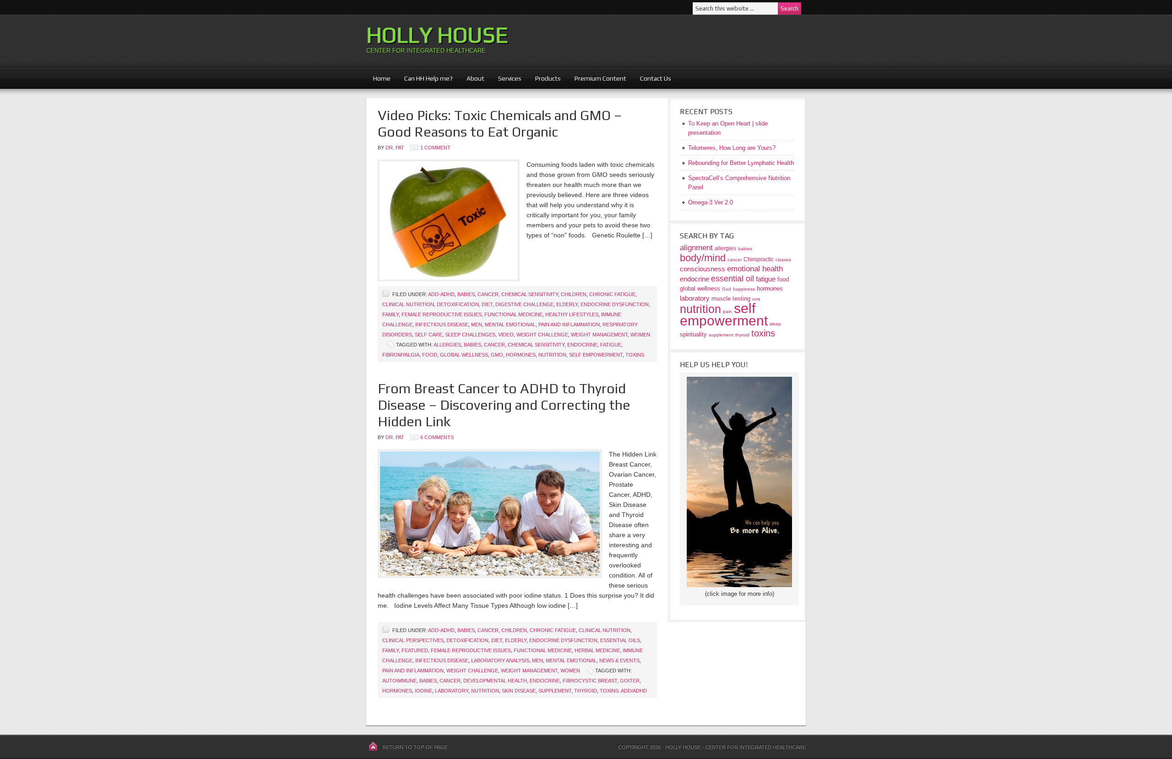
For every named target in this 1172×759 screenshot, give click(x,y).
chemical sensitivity (536, 344)
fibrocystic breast (590, 680)
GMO (497, 355)
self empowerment (596, 355)
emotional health (755, 268)
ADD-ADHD (441, 294)
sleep (775, 323)
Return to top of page (414, 747)
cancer (494, 344)
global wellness (464, 355)
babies (472, 344)
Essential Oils (620, 640)
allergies (447, 344)
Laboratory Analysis (500, 660)
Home (382, 78)
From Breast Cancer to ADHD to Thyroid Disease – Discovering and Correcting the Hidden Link (504, 404)
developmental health (495, 680)
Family (390, 314)
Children (573, 294)
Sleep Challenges (470, 334)
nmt (756, 299)
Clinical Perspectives (413, 640)
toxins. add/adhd (623, 690)
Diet (487, 304)
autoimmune (399, 680)
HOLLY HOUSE (437, 35)
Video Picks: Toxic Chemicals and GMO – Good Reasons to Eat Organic (500, 123)
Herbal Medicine (597, 650)
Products (544, 78)
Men (476, 324)
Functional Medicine (513, 314)
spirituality (693, 334)
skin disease (519, 690)
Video (506, 334)
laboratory (451, 690)
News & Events (619, 660)
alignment (696, 247)
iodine (423, 690)
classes (783, 259)
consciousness (702, 269)
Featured (415, 650)
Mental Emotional (510, 324)
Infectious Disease (441, 324)
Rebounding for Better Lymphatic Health (741, 163)
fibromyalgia (400, 355)
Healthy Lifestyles (571, 314)
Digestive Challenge (524, 304)
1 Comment (435, 147)
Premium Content (597, 78)
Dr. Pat (394, 147)
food (429, 355)
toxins (634, 355)
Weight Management (599, 334)
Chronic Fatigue (612, 294)
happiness (744, 289)
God (726, 289)
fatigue (610, 344)
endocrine (582, 344)
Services (509, 78)
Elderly (567, 304)
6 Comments (437, 437)
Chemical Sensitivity (529, 294)
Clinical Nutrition (408, 304)
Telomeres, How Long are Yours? (732, 147)
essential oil (732, 278)
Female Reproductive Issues (442, 314)
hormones (521, 355)
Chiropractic (758, 259)
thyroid (585, 690)
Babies (466, 294)
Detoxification (458, 304)
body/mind (703, 258)
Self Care (428, 334)
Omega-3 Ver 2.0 (710, 202)
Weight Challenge (542, 334)
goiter (630, 680)
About (472, 78)
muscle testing (730, 298)
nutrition (552, 355)
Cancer (488, 294)
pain (727, 311)
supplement (554, 690)
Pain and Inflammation (569, 324)
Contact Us (655, 78)
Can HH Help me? (425, 78)
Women (640, 334)
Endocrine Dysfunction (615, 304)
